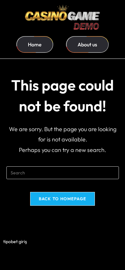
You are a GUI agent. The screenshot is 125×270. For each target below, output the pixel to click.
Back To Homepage (63, 198)
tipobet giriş (15, 241)
